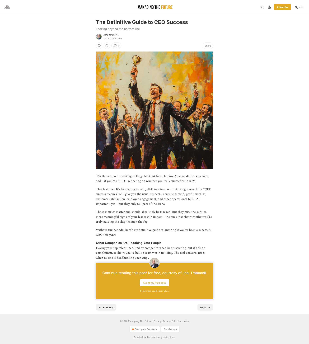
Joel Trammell (111, 35)
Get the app (170, 329)
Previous (108, 307)
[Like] (99, 45)
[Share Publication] (269, 7)
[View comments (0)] (107, 45)
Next (203, 307)
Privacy (157, 321)
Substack (138, 337)
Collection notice (180, 321)
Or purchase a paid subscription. (154, 291)
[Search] (262, 7)
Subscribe (282, 7)
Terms (166, 321)
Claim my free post (154, 282)
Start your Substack (146, 329)
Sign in (299, 7)
